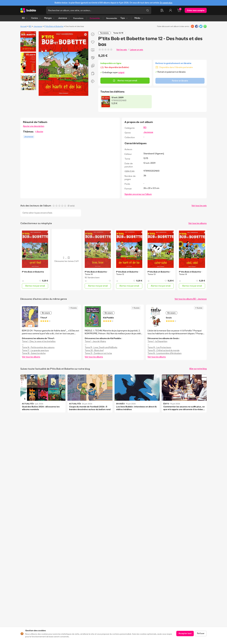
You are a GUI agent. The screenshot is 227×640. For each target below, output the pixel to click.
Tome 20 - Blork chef (94, 350)
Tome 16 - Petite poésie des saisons (38, 347)
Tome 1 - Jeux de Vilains (95, 341)
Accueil (23, 26)
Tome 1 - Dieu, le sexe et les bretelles (39, 341)
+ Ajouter (39, 131)
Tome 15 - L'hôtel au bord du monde (163, 350)
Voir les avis (121, 49)
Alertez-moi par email (127, 80)
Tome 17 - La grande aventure (35, 350)
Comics (34, 18)
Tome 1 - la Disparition (157, 341)
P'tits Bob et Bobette (53, 26)
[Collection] (162, 10)
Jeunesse (62, 18)
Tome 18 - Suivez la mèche (34, 353)
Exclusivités (95, 18)
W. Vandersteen (92, 277)
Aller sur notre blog (198, 368)
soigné (121, 72)
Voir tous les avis (199, 205)
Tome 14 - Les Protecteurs (159, 347)
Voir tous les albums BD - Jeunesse (191, 299)
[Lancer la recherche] (147, 10)
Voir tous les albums (197, 223)
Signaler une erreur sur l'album (138, 194)
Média (137, 18)
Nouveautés (111, 18)
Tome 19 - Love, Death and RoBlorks (101, 347)
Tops (122, 18)
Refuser (200, 633)
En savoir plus (166, 2)
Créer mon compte (195, 10)
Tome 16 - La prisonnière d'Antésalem (165, 353)
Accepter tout (185, 633)
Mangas (48, 18)
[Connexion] (170, 10)
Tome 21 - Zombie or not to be (98, 353)
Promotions (78, 18)
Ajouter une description (33, 126)
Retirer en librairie (180, 80)
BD (23, 18)
